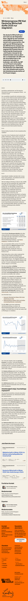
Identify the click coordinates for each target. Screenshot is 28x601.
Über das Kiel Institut (7, 548)
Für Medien (18, 560)
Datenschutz (18, 550)
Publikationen (5, 551)
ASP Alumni (4, 536)
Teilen (21, 31)
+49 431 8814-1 (19, 564)
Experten (4, 530)
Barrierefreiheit (18, 548)
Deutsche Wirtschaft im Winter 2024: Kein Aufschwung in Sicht (13, 471)
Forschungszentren (6, 549)
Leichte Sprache (19, 547)
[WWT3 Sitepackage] (6, 2)
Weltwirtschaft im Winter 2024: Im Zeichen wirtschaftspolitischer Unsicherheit (14, 454)
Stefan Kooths (5, 292)
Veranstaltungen (6, 552)
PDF (24, 460)
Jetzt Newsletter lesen (21, 540)
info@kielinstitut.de (20, 565)
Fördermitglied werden (7, 535)
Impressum (17, 545)
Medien (3, 533)
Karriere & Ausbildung (7, 531)
